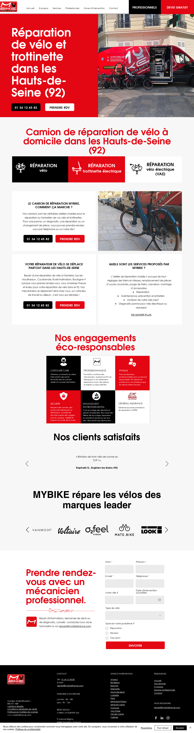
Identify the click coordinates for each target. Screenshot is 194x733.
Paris (112, 698)
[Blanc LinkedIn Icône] (162, 718)
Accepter (180, 727)
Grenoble (115, 689)
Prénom (140, 562)
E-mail (108, 576)
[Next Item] (166, 530)
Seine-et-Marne (117, 704)
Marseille (114, 695)
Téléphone (142, 576)
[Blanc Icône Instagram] (168, 718)
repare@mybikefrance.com (75, 626)
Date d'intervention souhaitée (146, 591)
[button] (94, 8)
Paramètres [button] (146, 727)
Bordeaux (115, 682)
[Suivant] (167, 464)
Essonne (114, 685)
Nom (108, 562)
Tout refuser (163, 727)
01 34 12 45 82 (68, 679)
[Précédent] (27, 464)
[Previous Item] (27, 530)
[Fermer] (190, 728)
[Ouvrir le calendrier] (159, 600)
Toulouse (114, 708)
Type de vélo (113, 608)
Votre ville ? (111, 593)
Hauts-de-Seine (117, 692)
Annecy (114, 679)
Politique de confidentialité (27, 729)
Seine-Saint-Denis (118, 701)
